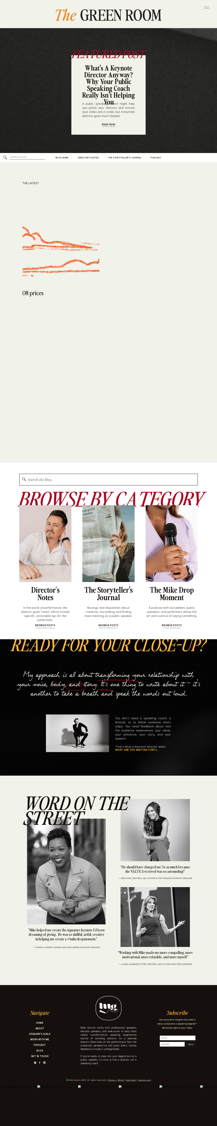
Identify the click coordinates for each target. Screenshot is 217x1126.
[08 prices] (60, 238)
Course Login (144, 1080)
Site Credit (131, 1080)
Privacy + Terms (116, 1080)
